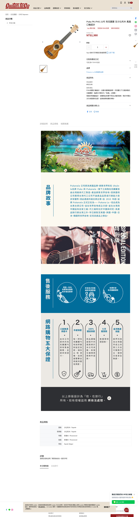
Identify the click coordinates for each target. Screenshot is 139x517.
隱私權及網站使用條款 (54, 516)
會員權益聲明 (83, 516)
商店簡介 (51, 513)
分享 (90, 112)
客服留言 (81, 513)
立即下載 (111, 53)
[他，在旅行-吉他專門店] (17, 5)
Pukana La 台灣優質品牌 (94, 72)
